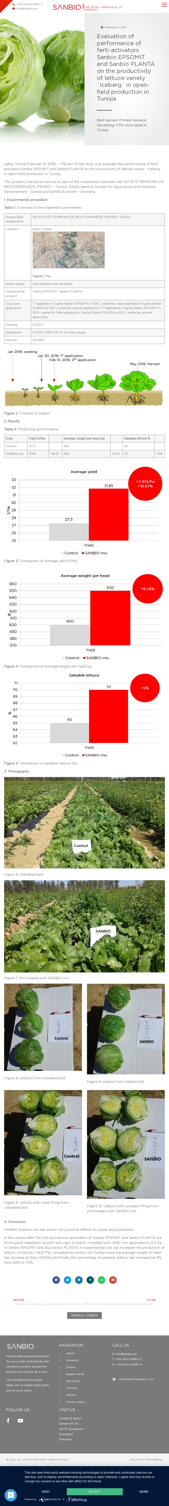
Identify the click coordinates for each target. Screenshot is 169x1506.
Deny (46, 1492)
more (144, 1492)
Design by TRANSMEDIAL (146, 1459)
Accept (95, 1492)
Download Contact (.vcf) (136, 1379)
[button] (56, 1280)
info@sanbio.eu (126, 1354)
